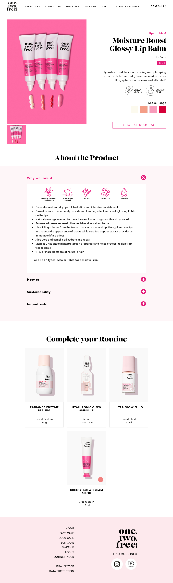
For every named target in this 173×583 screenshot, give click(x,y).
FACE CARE (32, 6)
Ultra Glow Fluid (129, 407)
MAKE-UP (90, 6)
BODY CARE (53, 6)
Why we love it (39, 178)
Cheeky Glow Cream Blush (86, 491)
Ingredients (37, 304)
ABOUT (106, 6)
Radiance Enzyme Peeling (44, 409)
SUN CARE (73, 6)
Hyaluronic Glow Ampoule (86, 409)
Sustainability (39, 292)
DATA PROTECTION (61, 571)
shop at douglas (139, 125)
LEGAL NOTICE (64, 566)
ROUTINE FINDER (127, 6)
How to (33, 279)
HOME (70, 528)
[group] (16, 135)
